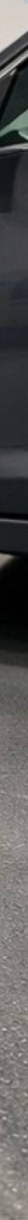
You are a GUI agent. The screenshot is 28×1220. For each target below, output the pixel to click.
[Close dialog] (26, 2)
